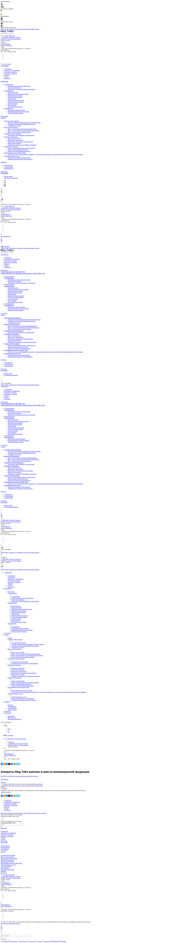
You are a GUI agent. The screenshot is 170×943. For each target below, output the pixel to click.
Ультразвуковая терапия (15, 97)
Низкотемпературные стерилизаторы (19, 86)
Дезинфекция (8, 108)
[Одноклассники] (4, 764)
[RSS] (1, 767)
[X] (9, 764)
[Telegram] (4, 182)
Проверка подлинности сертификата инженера (22, 145)
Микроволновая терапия (15, 95)
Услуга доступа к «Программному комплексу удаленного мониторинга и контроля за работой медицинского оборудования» (45, 154)
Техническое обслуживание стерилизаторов (21, 135)
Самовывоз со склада (14, 126)
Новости (6, 75)
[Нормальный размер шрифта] (2, 5)
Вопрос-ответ (8, 176)
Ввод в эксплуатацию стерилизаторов (19, 132)
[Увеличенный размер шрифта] (2, 7)
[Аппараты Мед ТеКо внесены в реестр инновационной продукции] (22, 785)
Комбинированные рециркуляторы (18, 111)
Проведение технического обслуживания (20, 141)
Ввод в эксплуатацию (11, 127)
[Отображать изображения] (2, 18)
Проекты (4, 162)
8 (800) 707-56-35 (11, 39)
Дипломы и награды (10, 72)
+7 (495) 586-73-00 (8, 36)
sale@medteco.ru (5, 44)
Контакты (4, 171)
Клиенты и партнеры (10, 73)
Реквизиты (7, 78)
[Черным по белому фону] (1, 11)
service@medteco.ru (6, 45)
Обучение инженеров (11, 137)
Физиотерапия (8, 91)
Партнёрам (4, 173)
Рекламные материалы (11, 178)
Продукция (4, 81)
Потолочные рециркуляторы (16, 110)
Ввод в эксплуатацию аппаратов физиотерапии (22, 129)
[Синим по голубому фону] (1, 14)
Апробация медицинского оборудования (20, 159)
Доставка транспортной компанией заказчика (21, 124)
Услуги (3, 852)
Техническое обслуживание (12, 133)
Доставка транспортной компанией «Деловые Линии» (24, 122)
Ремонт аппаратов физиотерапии (18, 149)
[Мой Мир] (7, 764)
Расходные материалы (14, 87)
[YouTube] (5, 184)
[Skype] (17, 764)
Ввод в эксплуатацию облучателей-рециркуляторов (23, 130)
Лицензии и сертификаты (12, 70)
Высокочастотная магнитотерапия (18, 94)
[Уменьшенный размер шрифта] (1, 3)
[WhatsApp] (14, 764)
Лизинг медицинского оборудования (19, 157)
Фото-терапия (12, 105)
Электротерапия (13, 103)
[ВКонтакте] (5, 181)
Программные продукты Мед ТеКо (15, 153)
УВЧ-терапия (12, 99)
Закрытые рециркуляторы (15, 113)
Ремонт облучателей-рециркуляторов (19, 151)
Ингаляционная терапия (15, 107)
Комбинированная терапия (16, 100)
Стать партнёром (6, 866)
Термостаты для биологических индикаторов (21, 89)
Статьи (6, 77)
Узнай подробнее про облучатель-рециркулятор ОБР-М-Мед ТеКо (23, 273)
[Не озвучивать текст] (1, 26)
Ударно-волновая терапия (15, 102)
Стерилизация (8, 84)
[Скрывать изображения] (1, 20)
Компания (4, 828)
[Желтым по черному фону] (1, 12)
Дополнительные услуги (12, 156)
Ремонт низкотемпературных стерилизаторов (21, 148)
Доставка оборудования (11, 121)
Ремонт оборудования (14, 143)
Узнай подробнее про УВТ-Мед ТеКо (13, 272)
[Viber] (12, 764)
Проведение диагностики (15, 140)
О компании (5, 66)
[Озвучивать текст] (2, 24)
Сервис (3, 118)
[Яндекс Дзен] (5, 186)
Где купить (4, 116)
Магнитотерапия (13, 92)
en (1, 190)
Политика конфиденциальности (10, 923)
